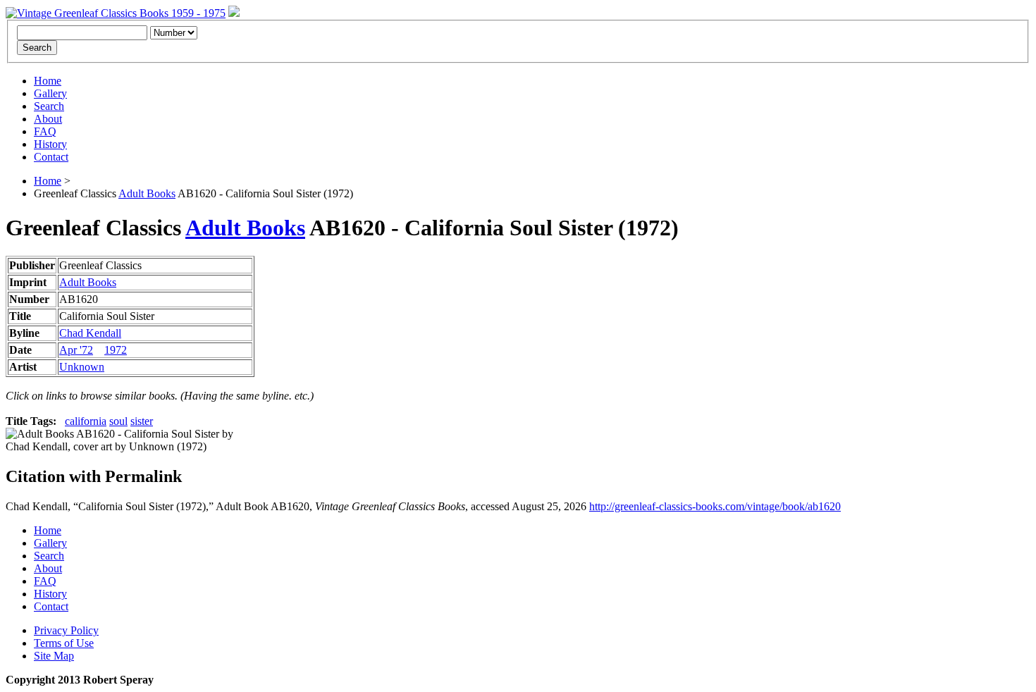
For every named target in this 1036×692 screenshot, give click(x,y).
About (48, 119)
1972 (115, 350)
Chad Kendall (90, 333)
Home (47, 81)
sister (141, 421)
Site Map (54, 656)
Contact (51, 157)
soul (118, 421)
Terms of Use (64, 643)
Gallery (50, 93)
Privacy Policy (66, 630)
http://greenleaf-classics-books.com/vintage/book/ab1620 (715, 506)
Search (49, 106)
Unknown (81, 367)
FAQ (45, 131)
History (50, 144)
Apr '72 (76, 350)
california (85, 421)
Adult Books (146, 193)
